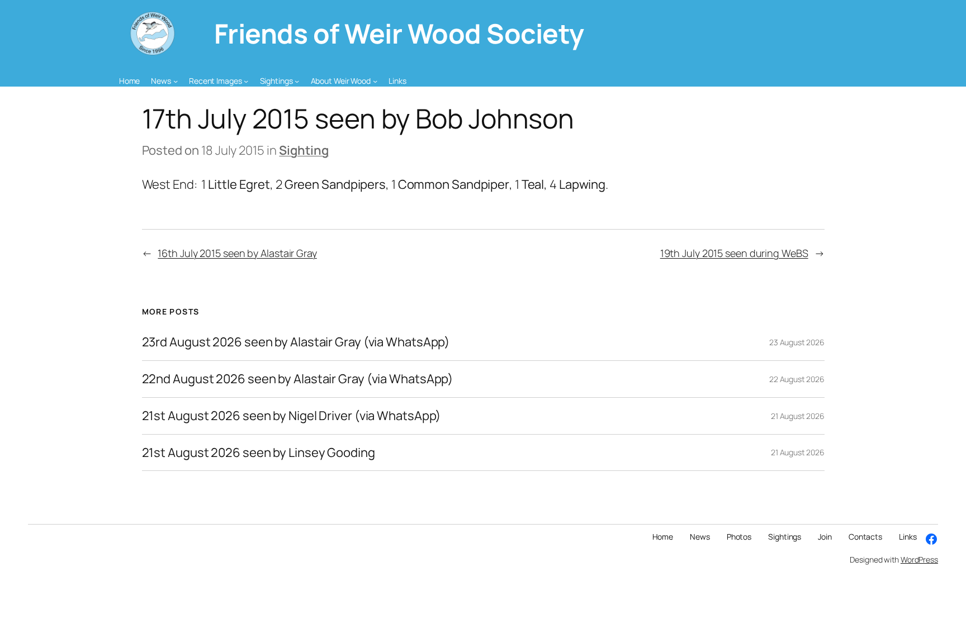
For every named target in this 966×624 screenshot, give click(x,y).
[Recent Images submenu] (246, 81)
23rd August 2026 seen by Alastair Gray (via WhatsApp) (296, 342)
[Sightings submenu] (297, 81)
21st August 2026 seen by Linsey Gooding (258, 453)
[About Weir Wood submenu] (375, 81)
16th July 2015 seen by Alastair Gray (237, 253)
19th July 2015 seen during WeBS (734, 253)
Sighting (303, 150)
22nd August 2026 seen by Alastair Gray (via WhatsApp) (297, 379)
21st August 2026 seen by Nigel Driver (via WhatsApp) (291, 416)
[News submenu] (175, 81)
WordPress (919, 559)
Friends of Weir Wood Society (399, 33)
